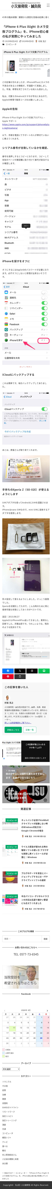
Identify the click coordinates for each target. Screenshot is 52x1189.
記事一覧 (30, 729)
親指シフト (6, 1137)
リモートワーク (8, 1111)
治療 (4, 1094)
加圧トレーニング (9, 1120)
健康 (4, 1099)
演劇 (4, 1124)
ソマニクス (6, 1081)
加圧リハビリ (7, 1116)
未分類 (5, 1163)
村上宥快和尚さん (9, 1155)
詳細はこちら (13, 729)
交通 (4, 1129)
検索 (46, 938)
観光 (4, 1150)
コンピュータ (11, 44)
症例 (4, 1090)
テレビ (5, 1142)
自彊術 (5, 1103)
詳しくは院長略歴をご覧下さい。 (18, 722)
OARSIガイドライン (10, 1107)
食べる (5, 1146)
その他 (5, 1086)
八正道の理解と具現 (10, 1159)
